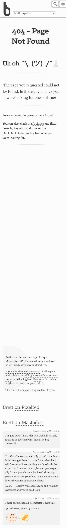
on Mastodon (29, 422)
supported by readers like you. (38, 390)
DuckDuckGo (12, 133)
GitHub (13, 365)
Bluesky (37, 379)
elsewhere (40, 365)
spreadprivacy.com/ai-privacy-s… (23, 508)
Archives (38, 123)
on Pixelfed (27, 407)
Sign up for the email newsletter (22, 371)
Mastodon (23, 365)
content (15, 390)
